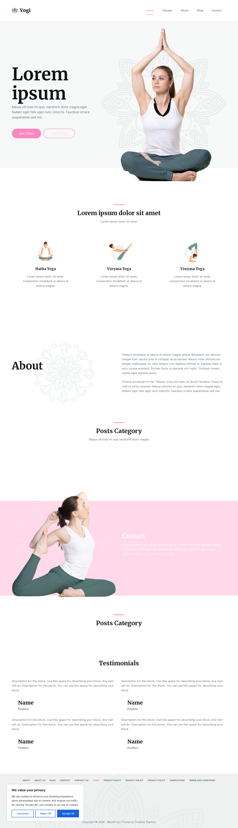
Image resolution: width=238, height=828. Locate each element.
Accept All (68, 813)
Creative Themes (145, 822)
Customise (23, 813)
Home (149, 10)
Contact (217, 10)
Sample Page (177, 780)
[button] (119, 319)
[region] (45, 802)
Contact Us (82, 780)
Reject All (45, 813)
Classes (167, 10)
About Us (39, 780)
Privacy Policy (112, 780)
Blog (200, 10)
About (185, 10)
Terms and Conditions (202, 780)
